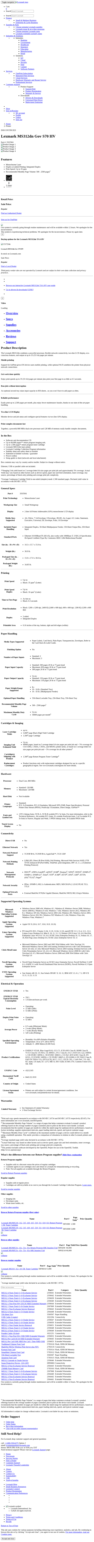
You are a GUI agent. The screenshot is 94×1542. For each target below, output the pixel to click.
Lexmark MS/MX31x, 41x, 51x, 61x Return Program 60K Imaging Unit (29, 1248)
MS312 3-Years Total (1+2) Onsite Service (17, 1328)
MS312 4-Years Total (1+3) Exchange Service (19, 1293)
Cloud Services (21, 78)
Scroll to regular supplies (10, 1189)
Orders (18, 117)
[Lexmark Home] (21, 2)
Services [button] (9, 71)
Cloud (23, 60)
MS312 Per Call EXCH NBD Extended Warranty (20, 1339)
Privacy (9, 1515)
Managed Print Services (25, 76)
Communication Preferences (17, 1493)
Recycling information (14, 1426)
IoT (22, 58)
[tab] (49, 313)
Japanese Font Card (9, 1358)
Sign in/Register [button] (12, 111)
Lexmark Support (39, 1450)
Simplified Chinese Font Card (12, 1352)
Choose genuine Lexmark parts (28, 31)
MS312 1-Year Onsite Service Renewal (16, 1325)
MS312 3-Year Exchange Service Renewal (18, 1377)
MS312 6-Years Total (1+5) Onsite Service (17, 1312)
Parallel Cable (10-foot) (10, 1333)
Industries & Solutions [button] (14, 36)
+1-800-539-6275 (11, 1443)
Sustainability (11, 1476)
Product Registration (33, 91)
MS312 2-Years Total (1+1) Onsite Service (17, 1320)
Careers (9, 1471)
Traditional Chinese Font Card (13, 1344)
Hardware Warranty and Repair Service (31, 80)
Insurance (24, 47)
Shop (8, 109)
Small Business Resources (16, 1487)
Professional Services (24, 82)
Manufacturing (26, 51)
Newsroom (10, 1456)
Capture (24, 67)
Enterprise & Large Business (27, 23)
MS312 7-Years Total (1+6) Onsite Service (17, 1306)
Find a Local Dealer (8, 266)
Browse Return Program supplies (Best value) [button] (20, 1212)
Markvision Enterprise (34, 102)
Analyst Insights (12, 1480)
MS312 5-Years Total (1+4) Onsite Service (17, 1323)
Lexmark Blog (11, 1484)
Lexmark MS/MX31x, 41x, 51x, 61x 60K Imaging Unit (23, 1250)
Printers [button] (9, 18)
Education (24, 49)
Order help (10, 1422)
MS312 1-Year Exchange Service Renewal (18, 1309)
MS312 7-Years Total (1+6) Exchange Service (19, 1371)
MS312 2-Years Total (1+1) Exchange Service (19, 1298)
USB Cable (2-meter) (9, 1317)
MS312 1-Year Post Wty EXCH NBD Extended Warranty (24, 1304)
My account (20, 113)
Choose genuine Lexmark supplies (29, 27)
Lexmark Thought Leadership (17, 1465)
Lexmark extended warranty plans (29, 34)
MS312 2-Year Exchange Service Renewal (18, 1379)
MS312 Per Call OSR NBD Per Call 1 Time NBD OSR (23, 1341)
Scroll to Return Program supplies (14, 1173)
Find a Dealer (11, 1461)
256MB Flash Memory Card (12, 1368)
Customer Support (13, 1463)
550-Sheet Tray (7, 1314)
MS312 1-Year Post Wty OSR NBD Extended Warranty (23, 1336)
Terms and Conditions (14, 1517)
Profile (18, 115)
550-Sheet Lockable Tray (11, 1355)
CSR (8, 1478)
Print (22, 65)
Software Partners (27, 69)
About (8, 1469)
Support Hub (30, 89)
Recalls (9, 1521)
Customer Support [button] (13, 84)
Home (8, 124)
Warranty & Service (33, 93)
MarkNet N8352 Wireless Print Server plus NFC (20, 1347)
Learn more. (87, 1185)
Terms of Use (11, 1519)
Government (25, 42)
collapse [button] (4, 1235)
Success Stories (12, 1458)
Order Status (11, 1424)
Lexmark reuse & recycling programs (30, 29)
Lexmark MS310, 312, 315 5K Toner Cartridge (19, 1269)
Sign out (19, 120)
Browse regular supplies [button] (11, 1260)
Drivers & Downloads (34, 98)
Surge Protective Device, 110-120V (15, 1363)
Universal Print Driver (34, 100)
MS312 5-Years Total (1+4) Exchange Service (19, 1295)
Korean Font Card (8, 1350)
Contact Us (10, 1474)
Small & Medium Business (26, 20)
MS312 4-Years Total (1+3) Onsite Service (17, 1331)
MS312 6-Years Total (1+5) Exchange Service (19, 1374)
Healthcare (25, 45)
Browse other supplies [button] (10, 1240)
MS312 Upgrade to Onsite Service (14, 1360)
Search (8, 11)
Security (24, 62)
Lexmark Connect (13, 1489)
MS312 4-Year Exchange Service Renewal (18, 1366)
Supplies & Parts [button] (12, 25)
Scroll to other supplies (10, 1207)
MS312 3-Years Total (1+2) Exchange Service (19, 1301)
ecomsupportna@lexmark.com (18, 1445)
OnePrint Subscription (24, 73)
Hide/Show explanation (72, 1155)
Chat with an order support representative (22, 1428)
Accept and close (8, 1539)
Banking (24, 40)
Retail (23, 53)
